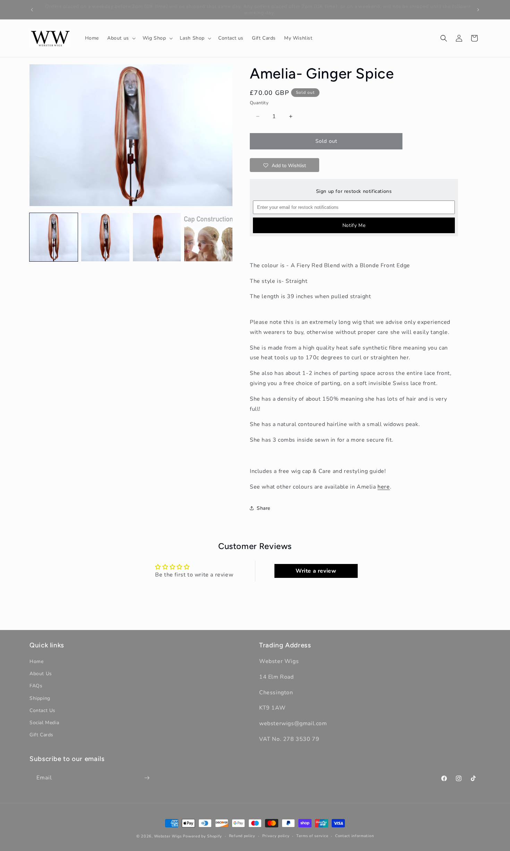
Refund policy (242, 835)
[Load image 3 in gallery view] (157, 237)
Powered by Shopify (202, 836)
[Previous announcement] (32, 9)
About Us (40, 673)
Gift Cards (41, 734)
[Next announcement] (478, 9)
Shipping (39, 698)
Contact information (354, 835)
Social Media (44, 722)
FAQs (35, 686)
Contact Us (42, 710)
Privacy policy (276, 835)
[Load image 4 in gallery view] (208, 237)
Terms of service (312, 835)
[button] (120, 38)
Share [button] (263, 508)
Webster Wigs (167, 836)
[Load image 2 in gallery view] (105, 237)
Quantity (259, 103)
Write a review (316, 571)
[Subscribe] (146, 778)
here (383, 487)
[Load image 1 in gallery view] (53, 237)
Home (36, 661)
